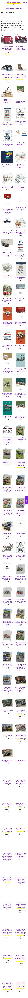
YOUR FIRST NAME (4, 497)
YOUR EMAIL (3, 501)
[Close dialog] (27, 488)
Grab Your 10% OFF (6, 505)
